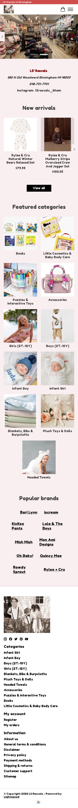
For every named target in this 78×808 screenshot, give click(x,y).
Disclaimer (12, 750)
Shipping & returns (18, 766)
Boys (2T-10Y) (57, 346)
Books (20, 253)
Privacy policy (15, 755)
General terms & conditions (25, 744)
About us (11, 739)
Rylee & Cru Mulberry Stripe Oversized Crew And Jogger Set (57, 160)
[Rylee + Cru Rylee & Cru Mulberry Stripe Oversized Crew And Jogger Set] (57, 134)
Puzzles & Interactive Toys (20, 301)
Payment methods (18, 760)
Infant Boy (20, 388)
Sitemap (10, 776)
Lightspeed (11, 796)
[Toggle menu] (70, 9)
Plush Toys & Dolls (57, 431)
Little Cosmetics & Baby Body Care (57, 255)
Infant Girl (57, 388)
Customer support (18, 771)
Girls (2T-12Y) (20, 346)
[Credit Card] (38, 802)
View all (39, 188)
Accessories (57, 300)
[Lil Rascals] (9, 9)
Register (10, 720)
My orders (12, 725)
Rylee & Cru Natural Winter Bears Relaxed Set (20, 158)
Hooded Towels (39, 477)
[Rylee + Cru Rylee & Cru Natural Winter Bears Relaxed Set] (20, 134)
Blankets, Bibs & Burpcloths (20, 433)
